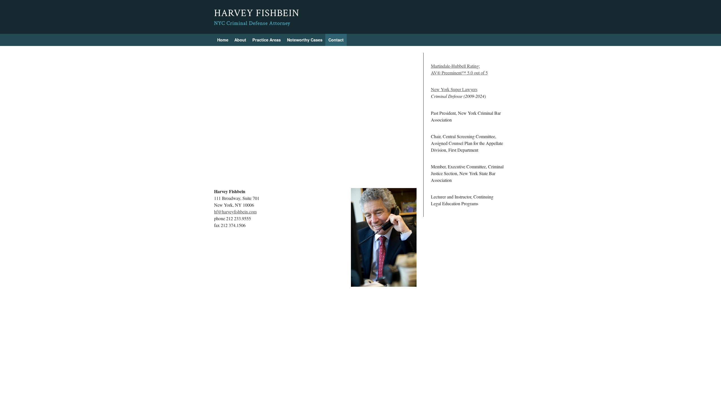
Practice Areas (266, 40)
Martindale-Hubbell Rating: (455, 66)
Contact (336, 40)
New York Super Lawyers (454, 89)
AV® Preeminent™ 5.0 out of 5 (459, 73)
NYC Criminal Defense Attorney (252, 23)
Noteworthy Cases (304, 40)
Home (222, 40)
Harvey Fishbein (256, 13)
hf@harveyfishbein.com (235, 212)
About (240, 40)
